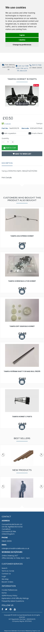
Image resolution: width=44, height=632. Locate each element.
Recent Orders (7, 582)
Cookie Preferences (9, 590)
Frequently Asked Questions (13, 601)
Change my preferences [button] (22, 45)
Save (37, 85)
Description (7, 163)
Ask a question (10, 133)
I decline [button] (22, 40)
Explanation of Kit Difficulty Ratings (15, 598)
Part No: (5, 128)
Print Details (7, 177)
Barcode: (26, 128)
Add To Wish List (23, 154)
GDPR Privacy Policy (9, 595)
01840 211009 (7, 541)
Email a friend (36, 133)
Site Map (5, 579)
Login (4, 576)
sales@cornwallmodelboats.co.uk (15, 548)
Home (4, 593)
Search (4, 568)
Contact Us (6, 574)
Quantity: (5, 138)
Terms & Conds (8, 571)
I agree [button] (22, 35)
